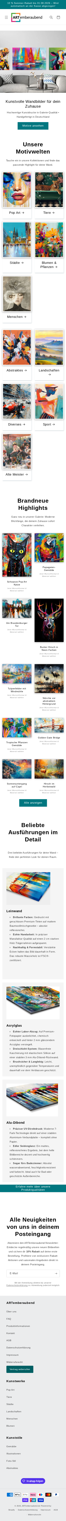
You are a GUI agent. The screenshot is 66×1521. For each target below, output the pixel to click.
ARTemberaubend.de (31, 1506)
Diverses (14, 424)
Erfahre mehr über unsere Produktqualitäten (33, 1188)
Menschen (15, 317)
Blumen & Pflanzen (48, 265)
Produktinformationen (18, 1326)
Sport (47, 424)
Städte (15, 262)
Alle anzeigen (33, 802)
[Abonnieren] (55, 1273)
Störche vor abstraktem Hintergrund (49, 701)
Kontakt (10, 1333)
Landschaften (49, 370)
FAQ (8, 1319)
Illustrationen (13, 1453)
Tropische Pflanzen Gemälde (17, 743)
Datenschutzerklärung (17, 1285)
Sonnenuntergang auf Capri (17, 785)
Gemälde (11, 1446)
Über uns (11, 1311)
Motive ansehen (33, 125)
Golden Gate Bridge (49, 737)
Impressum (12, 1355)
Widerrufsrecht (14, 1362)
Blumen (10, 1426)
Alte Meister (15, 474)
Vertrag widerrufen (20, 1369)
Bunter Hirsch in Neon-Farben (49, 648)
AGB (8, 1340)
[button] (6, 17)
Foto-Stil (11, 1461)
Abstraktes (15, 370)
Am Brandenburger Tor (17, 624)
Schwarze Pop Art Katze (17, 583)
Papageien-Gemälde (49, 568)
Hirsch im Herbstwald (49, 785)
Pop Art (15, 212)
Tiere (47, 212)
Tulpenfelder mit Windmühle (17, 690)
